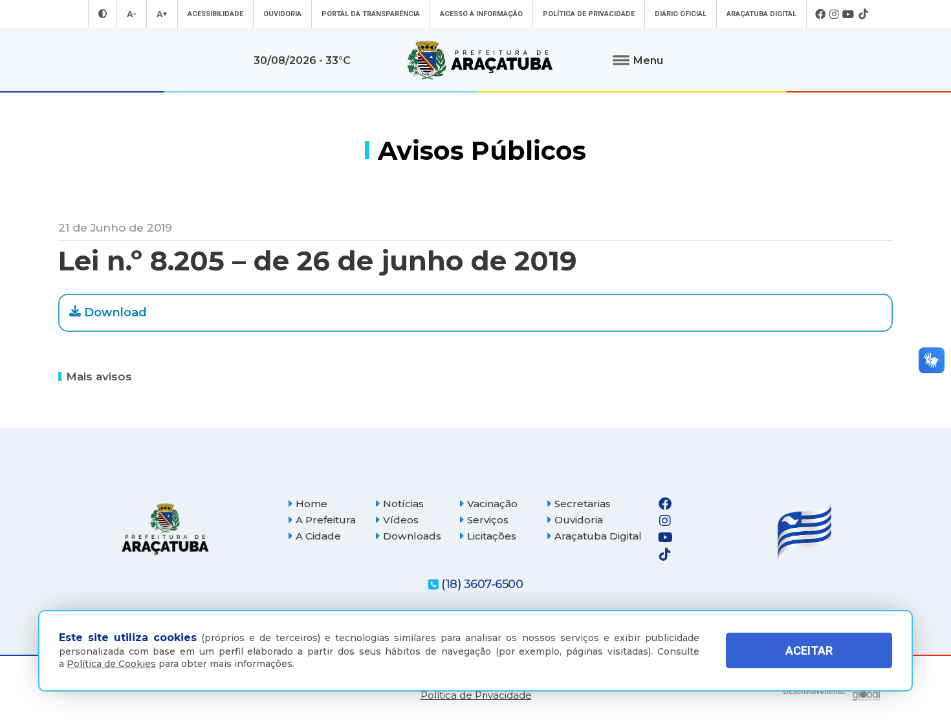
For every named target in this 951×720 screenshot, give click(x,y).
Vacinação (492, 503)
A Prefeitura (326, 520)
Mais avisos (99, 375)
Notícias (403, 503)
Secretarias (582, 503)
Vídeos (401, 520)
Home (311, 503)
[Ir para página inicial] (480, 60)
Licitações (491, 536)
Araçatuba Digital (761, 14)
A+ (162, 14)
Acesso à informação (481, 14)
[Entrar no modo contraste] (102, 14)
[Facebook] (820, 14)
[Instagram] (833, 14)
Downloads (412, 536)
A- (132, 14)
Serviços (487, 520)
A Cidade (318, 536)
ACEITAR (809, 650)
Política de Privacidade (589, 14)
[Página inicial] (165, 529)
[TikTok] (863, 14)
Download (115, 312)
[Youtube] (848, 14)
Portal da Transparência (371, 14)
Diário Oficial (680, 14)
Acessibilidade (215, 14)
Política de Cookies (111, 664)
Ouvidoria (282, 14)
